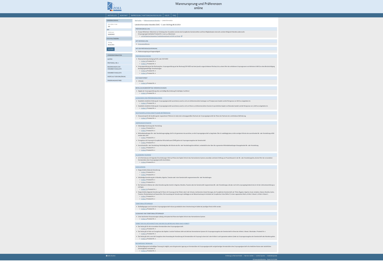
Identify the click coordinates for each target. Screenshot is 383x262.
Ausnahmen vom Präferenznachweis (149, 98)
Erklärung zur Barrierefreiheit (233, 256)
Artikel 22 (144, 73)
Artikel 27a (144, 189)
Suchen (110, 49)
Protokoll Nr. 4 (113, 63)
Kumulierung (140, 167)
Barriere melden (249, 256)
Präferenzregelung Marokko (152, 20)
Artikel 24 (144, 83)
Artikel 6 (143, 150)
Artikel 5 (143, 130)
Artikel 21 (144, 251)
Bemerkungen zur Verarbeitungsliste (115, 68)
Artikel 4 (143, 175)
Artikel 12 (144, 209)
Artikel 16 (144, 61)
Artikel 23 (144, 93)
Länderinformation (115, 55)
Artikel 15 (144, 229)
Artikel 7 (143, 138)
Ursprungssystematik (143, 123)
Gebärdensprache (272, 256)
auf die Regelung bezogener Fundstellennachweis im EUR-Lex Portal (160, 36)
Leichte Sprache (260, 256)
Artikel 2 (143, 128)
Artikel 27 (144, 103)
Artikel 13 (144, 118)
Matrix (110, 59)
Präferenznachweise (143, 56)
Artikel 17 (144, 64)
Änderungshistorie (115, 80)
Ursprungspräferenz (144, 44)
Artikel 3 (143, 172)
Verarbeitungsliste (115, 73)
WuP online (138, 20)
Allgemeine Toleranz (143, 155)
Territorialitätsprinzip (144, 203)
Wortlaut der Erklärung (117, 76)
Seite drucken (111, 256)
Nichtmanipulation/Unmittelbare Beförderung (153, 113)
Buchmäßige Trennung (144, 243)
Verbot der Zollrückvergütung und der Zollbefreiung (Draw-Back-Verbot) (162, 223)
